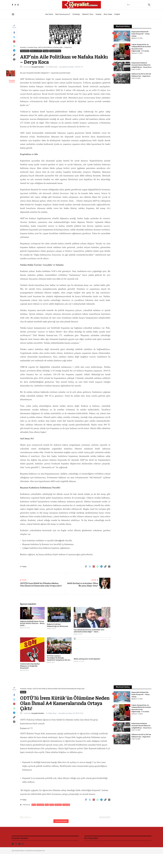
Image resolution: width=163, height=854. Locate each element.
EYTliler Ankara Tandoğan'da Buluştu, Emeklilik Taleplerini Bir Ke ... (59, 658)
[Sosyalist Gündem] (10, 73)
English (117, 14)
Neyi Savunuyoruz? (62, 14)
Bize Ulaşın (108, 14)
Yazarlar (98, 14)
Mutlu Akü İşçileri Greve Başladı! (87, 659)
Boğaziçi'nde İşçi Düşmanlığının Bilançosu (57, 625)
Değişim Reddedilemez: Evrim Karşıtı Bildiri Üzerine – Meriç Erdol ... (32, 623)
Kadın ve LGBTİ (36, 51)
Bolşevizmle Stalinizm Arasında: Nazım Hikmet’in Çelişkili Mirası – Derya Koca (141, 65)
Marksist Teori (87, 14)
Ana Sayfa (49, 14)
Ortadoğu (76, 14)
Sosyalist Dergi (32, 47)
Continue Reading (61, 821)
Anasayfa (23, 47)
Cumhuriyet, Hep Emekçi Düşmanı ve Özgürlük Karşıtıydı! (30, 666)
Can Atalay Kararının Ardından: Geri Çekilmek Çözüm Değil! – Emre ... (89, 631)
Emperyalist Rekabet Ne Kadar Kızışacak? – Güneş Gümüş (140, 34)
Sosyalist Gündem (37, 67)
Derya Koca (25, 51)
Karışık (45, 51)
